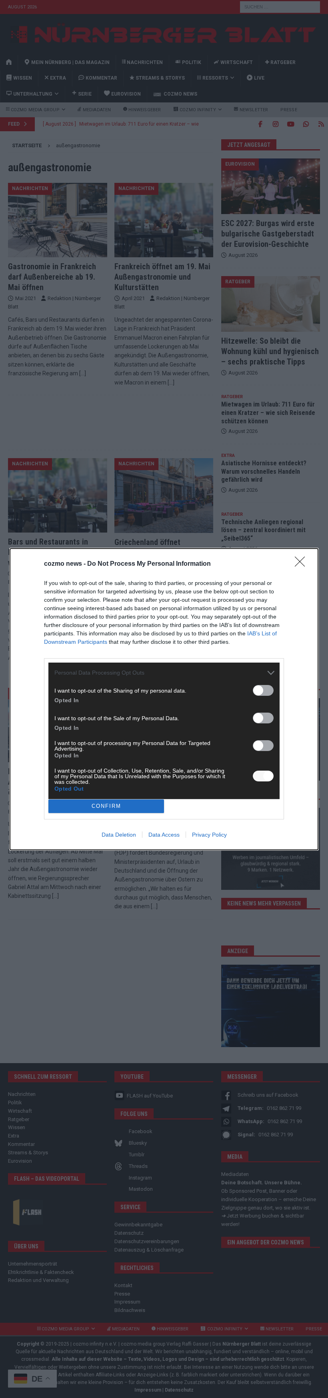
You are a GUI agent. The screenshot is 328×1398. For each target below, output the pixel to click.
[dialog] (164, 699)
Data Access (164, 834)
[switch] (263, 690)
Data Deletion (119, 834)
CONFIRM (106, 806)
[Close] (302, 564)
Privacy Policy (209, 834)
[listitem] (164, 673)
